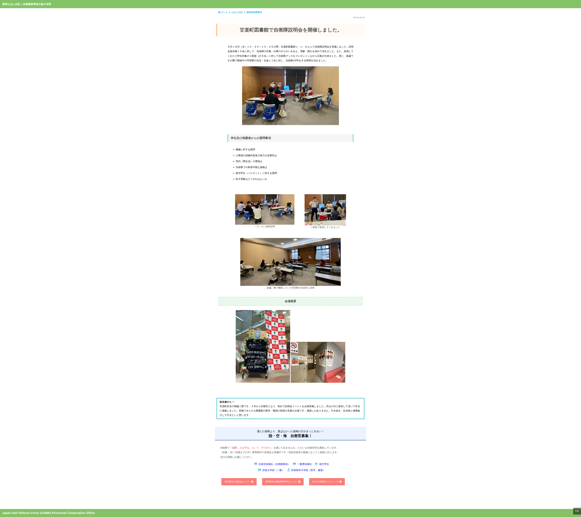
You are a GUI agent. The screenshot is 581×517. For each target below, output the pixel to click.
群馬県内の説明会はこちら (237, 481)
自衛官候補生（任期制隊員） (274, 464)
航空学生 (324, 464)
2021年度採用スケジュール (325, 481)
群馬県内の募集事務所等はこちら (281, 481)
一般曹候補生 (304, 464)
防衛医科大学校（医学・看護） (308, 470)
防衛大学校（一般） (273, 470)
